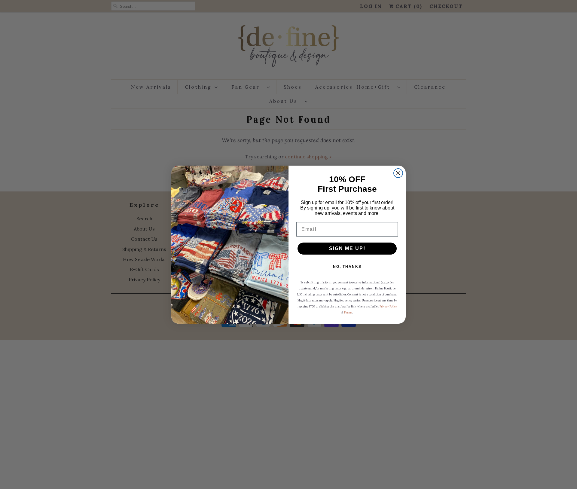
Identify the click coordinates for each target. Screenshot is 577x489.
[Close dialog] (398, 173)
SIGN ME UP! (347, 248)
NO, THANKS (347, 266)
